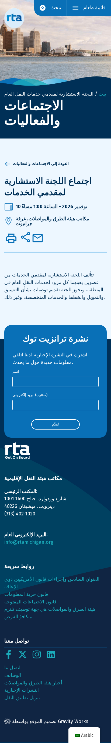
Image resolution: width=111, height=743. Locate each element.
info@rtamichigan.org (28, 542)
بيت (102, 94)
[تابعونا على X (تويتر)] (22, 654)
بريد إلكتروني (29, 395)
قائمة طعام (94, 8)
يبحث (55, 8)
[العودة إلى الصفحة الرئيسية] (55, 451)
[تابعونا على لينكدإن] (50, 654)
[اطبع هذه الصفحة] (11, 238)
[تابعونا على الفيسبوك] (8, 654)
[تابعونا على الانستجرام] (36, 654)
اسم (15, 371)
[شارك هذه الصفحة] (25, 237)
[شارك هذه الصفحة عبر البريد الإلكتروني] (37, 238)
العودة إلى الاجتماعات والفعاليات (41, 163)
